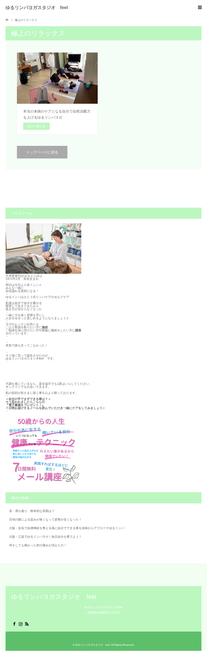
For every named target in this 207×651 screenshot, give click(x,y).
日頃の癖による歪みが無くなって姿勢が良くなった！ (45, 519)
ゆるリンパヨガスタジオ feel (37, 7)
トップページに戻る (42, 152)
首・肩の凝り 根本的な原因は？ (32, 511)
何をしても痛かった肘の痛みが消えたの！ (38, 545)
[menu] (199, 7)
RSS (27, 623)
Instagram (20, 623)
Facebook (14, 623)
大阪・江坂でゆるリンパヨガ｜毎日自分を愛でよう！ (45, 536)
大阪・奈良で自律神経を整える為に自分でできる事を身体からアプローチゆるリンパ (66, 528)
